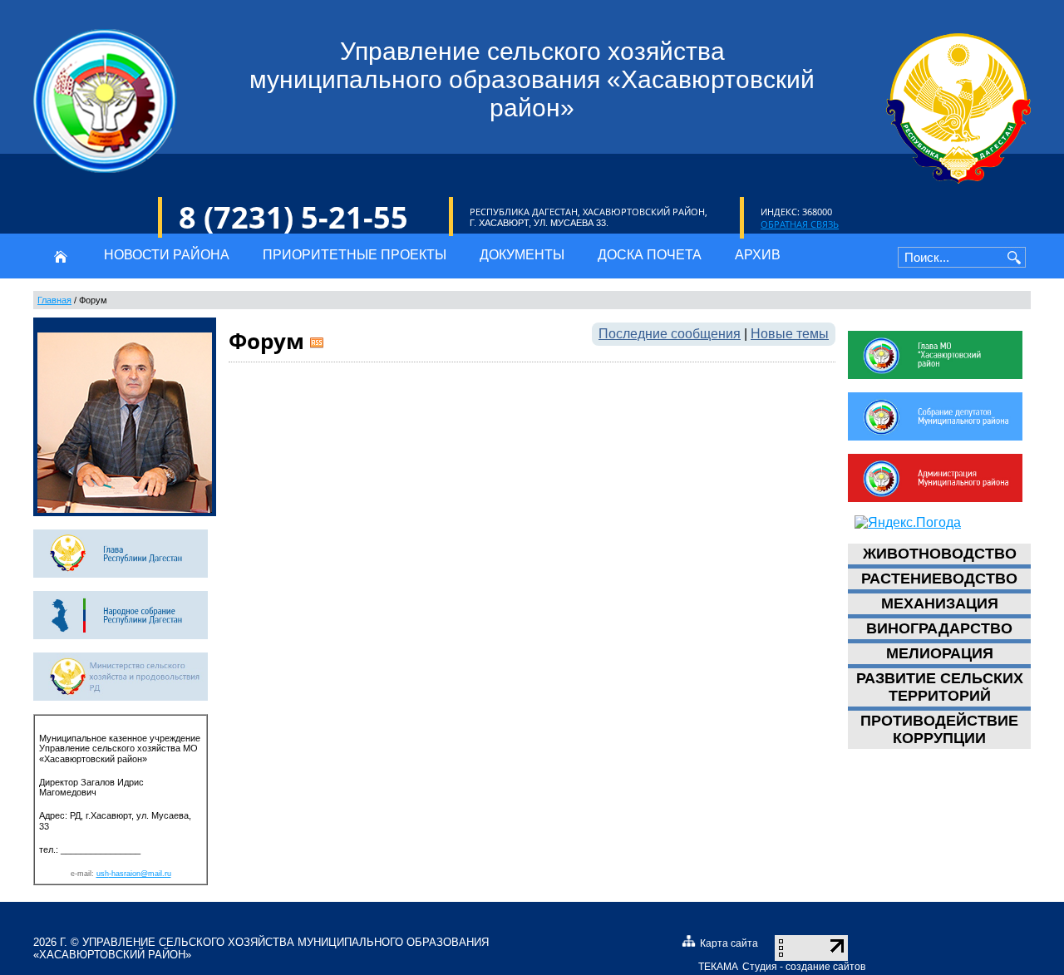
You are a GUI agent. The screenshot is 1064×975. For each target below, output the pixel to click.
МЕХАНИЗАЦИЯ (939, 603)
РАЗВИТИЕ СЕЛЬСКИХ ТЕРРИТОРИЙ (939, 687)
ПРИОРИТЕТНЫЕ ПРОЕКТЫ (354, 255)
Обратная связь (800, 224)
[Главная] (60, 256)
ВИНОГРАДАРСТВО (939, 628)
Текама (718, 967)
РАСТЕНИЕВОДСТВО (939, 578)
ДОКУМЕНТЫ (522, 255)
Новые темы (790, 334)
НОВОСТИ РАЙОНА (166, 255)
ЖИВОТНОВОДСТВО (940, 553)
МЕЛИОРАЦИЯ (939, 653)
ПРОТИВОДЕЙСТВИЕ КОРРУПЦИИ (939, 729)
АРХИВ (758, 255)
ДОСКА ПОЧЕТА (650, 255)
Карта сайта (729, 943)
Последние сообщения (669, 334)
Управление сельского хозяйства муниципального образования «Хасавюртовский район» (261, 948)
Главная (54, 300)
